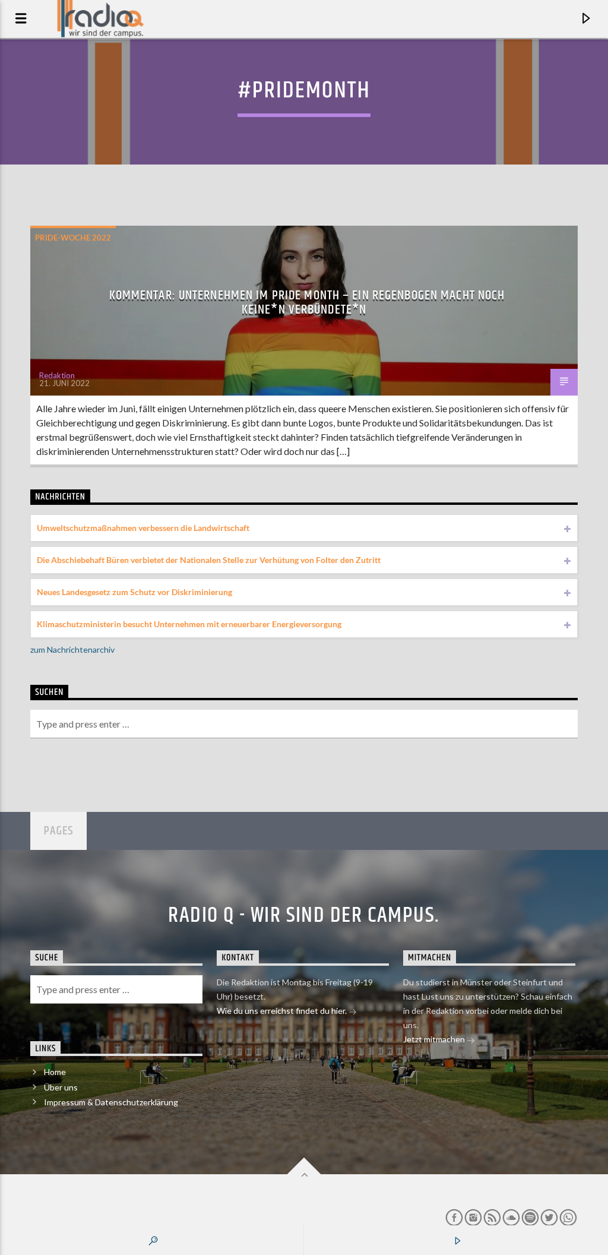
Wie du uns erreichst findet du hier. (283, 1011)
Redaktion (57, 375)
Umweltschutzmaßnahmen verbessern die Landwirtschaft (143, 528)
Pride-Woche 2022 (73, 237)
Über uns (61, 1087)
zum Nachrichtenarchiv (72, 649)
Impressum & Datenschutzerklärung (111, 1102)
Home (55, 1072)
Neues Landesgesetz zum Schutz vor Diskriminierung (134, 592)
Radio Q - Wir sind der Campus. (303, 916)
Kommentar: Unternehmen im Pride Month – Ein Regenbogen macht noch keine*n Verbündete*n (307, 302)
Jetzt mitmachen (435, 1039)
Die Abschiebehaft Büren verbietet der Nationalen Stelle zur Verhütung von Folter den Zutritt (209, 560)
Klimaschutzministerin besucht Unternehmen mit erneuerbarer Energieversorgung (189, 624)
